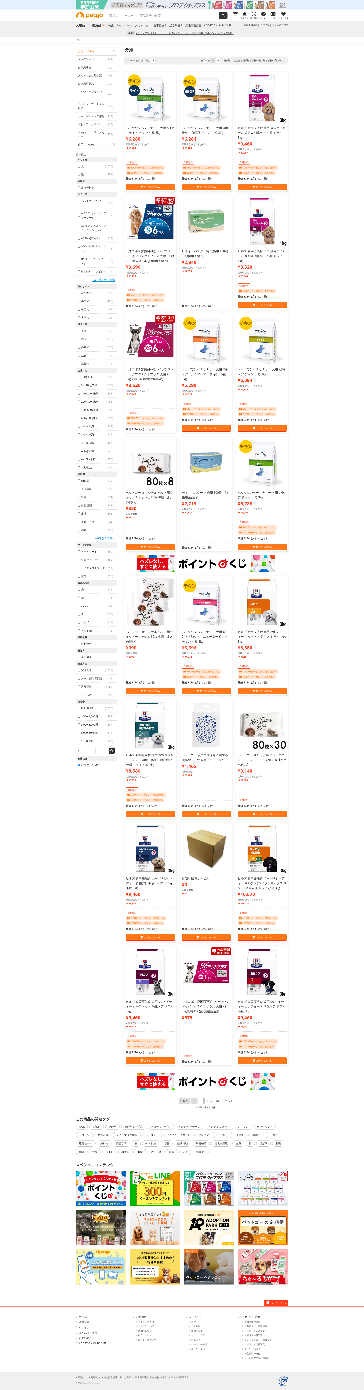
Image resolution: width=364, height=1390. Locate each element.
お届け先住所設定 (253, 1335)
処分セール (85, 1143)
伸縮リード (258, 1135)
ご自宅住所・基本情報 (255, 1326)
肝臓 (278, 1143)
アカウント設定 (251, 1316)
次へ (227, 1101)
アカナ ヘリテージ (189, 1126)
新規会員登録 (250, 25)
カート (194, 1321)
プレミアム (205, 1135)
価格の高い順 (274, 60)
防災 (185, 1152)
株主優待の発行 (252, 1353)
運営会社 (82, 1377)
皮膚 (238, 1143)
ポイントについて (147, 1339)
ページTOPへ (278, 1303)
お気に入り (197, 1339)
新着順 (246, 60)
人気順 (237, 60)
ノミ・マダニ (143, 25)
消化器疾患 (221, 1143)
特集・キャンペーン (120, 25)
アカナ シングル (160, 1126)
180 (218, 1101)
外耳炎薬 (150, 1143)
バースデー (152, 1135)
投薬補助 (182, 1143)
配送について (145, 1335)
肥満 (81, 1152)
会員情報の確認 (252, 1321)
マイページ (195, 1316)
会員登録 (84, 1322)
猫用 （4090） (86, 144)
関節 (172, 1152)
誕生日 (125, 1152)
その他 (112, 1126)
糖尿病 (264, 1143)
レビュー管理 (198, 1335)
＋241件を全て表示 (103, 279)
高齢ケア (201, 1152)
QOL (82, 1126)
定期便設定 (197, 1330)
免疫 (275, 1135)
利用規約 (95, 1377)
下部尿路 (238, 1135)
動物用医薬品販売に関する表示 (151, 1377)
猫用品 (96, 25)
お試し (96, 1126)
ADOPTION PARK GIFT (217, 25)
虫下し (110, 1152)
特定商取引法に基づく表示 (117, 1377)
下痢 (222, 1135)
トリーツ (84, 1135)
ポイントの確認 (252, 1349)
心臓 (166, 1143)
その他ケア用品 (133, 1126)
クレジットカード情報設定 (258, 1339)
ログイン (264, 25)
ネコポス (103, 1135)
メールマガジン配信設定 (256, 1358)
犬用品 (80, 25)
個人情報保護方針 (180, 1377)
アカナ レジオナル (219, 1126)
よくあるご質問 (280, 25)
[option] (182, 4)
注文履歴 (195, 1326)
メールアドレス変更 (254, 1330)
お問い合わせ (87, 1338)
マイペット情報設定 (254, 1344)
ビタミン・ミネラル (179, 1135)
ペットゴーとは (146, 1321)
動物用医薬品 (193, 25)
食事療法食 (160, 25)
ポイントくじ (198, 1349)
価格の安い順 (258, 60)
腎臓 (95, 1152)
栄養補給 (201, 1143)
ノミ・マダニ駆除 (126, 1135)
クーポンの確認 (199, 1344)
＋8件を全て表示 (105, 538)
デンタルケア (265, 1126)
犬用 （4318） (86, 51)
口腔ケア (121, 1143)
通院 (140, 1152)
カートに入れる (152, 186)
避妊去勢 (156, 1152)
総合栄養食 (176, 25)
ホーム (83, 1316)
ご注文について (146, 1326)
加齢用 (104, 1143)
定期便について (146, 1330)
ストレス (243, 1126)
